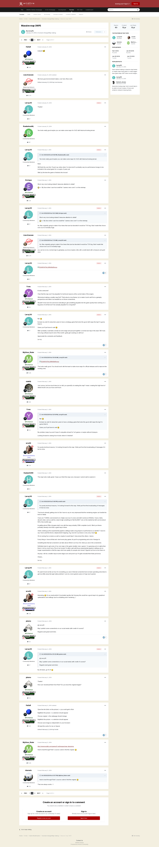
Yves (28, 287)
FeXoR (28, 47)
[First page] (21, 40)
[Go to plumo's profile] (29, 627)
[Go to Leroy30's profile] (23, 32)
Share (89, 32)
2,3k (29, 200)
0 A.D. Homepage (50, 9)
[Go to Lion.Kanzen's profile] (29, 81)
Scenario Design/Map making (47, 33)
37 (29, 119)
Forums (71, 9)
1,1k (29, 307)
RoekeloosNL (28, 126)
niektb (28, 381)
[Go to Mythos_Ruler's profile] (29, 359)
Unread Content (58, 14)
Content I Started (71, 14)
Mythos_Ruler (28, 352)
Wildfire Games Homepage (34, 9)
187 (29, 142)
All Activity (47, 14)
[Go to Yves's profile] (29, 293)
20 (29, 489)
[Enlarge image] (44, 51)
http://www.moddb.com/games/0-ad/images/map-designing (56, 746)
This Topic (130, 9)
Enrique (28, 180)
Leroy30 (30, 31)
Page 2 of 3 (50, 40)
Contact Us (79, 840)
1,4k (29, 67)
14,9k (29, 373)
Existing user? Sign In (122, 3)
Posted (45, 47)
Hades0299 (28, 473)
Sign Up (136, 3)
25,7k (29, 95)
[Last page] (42, 40)
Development (62, 9)
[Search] (138, 9)
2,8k (29, 402)
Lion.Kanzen (28, 75)
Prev (25, 40)
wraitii (28, 443)
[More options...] (105, 47)
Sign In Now (84, 818)
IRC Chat (79, 9)
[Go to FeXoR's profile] (29, 53)
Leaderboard (89, 9)
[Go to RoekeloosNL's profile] (29, 133)
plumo (28, 621)
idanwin (28, 770)
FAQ (22, 9)
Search (81, 14)
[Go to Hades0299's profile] (29, 479)
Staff (29, 14)
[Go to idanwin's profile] (29, 777)
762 (29, 786)
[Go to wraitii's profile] (29, 449)
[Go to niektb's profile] (29, 388)
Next (38, 40)
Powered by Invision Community (79, 844)
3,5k (29, 465)
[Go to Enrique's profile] (29, 186)
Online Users (37, 14)
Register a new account (44, 818)
